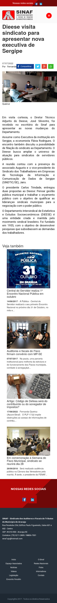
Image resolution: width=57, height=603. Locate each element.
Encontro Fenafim (13, 579)
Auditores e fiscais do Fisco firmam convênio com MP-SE (24, 352)
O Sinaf (41, 559)
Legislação (13, 575)
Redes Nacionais (41, 563)
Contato (41, 575)
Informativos (41, 571)
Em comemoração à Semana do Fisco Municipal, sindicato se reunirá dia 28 (26, 461)
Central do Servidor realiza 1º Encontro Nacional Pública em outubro (25, 293)
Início (14, 559)
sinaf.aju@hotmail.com (12, 538)
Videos (14, 571)
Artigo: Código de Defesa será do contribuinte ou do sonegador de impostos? (27, 404)
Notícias (13, 567)
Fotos (41, 567)
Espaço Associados (14, 563)
